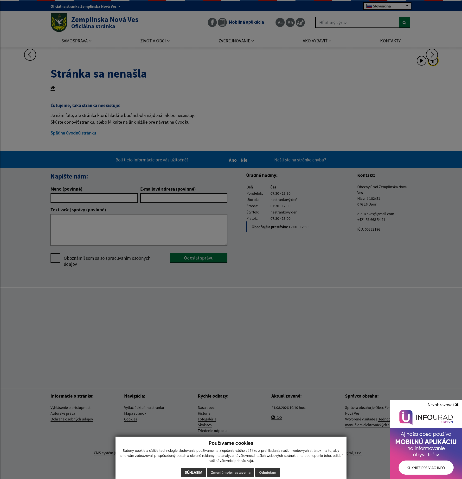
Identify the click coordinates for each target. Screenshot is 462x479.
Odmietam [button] (267, 472)
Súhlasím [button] (193, 472)
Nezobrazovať (441, 404)
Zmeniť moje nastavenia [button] (230, 472)
